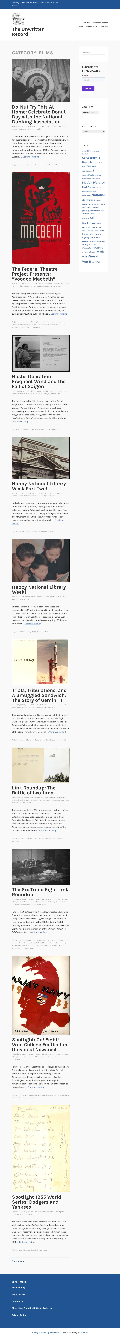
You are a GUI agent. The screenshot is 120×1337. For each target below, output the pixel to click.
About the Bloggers (88, 26)
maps (91, 175)
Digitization (16, 800)
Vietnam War (55, 394)
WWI (93, 262)
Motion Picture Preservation (91, 179)
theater (22, 327)
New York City (87, 207)
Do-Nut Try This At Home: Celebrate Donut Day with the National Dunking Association (39, 114)
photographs (88, 210)
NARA (56, 325)
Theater (54, 286)
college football (38, 1095)
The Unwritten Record (28, 31)
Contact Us (17, 1301)
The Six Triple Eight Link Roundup (40, 892)
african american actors (27, 322)
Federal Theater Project (27, 325)
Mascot (32, 1057)
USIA (103, 242)
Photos (84, 213)
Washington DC (88, 248)
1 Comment (36, 327)
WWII (98, 262)
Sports (50, 1057)
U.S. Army (49, 800)
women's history (58, 946)
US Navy (85, 245)
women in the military (42, 946)
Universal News (54, 165)
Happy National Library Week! (39, 589)
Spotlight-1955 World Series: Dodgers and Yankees (36, 1202)
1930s (84, 151)
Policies (104, 26)
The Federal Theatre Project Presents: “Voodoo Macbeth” (35, 274)
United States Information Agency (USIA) (39, 496)
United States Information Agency (93, 234)
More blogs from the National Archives (32, 1308)
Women (30, 946)
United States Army (90, 231)
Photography (99, 211)
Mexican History (58, 940)
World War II (31, 803)
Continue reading (31, 157)
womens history (29, 905)
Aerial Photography (52, 705)
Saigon (33, 430)
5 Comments (29, 948)
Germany (85, 175)
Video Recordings (42, 394)
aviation (97, 151)
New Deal (40, 286)
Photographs (22, 708)
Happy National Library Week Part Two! (39, 486)
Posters (47, 286)
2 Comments (54, 430)
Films (47, 126)
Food (51, 126)
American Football (25, 1095)
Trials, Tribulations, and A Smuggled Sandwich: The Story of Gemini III (39, 695)
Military (20, 394)
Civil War (91, 166)
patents (96, 207)
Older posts (18, 1261)
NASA (14, 708)
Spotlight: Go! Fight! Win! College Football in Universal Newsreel (39, 1044)
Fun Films (61, 126)
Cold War (46, 391)
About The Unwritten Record (95, 23)
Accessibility (18, 1287)
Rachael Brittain (30, 493)
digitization (87, 171)
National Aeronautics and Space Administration (91, 191)
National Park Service (95, 204)
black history (42, 940)
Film (19, 165)
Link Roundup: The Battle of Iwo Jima (33, 790)
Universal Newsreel (95, 242)
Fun (55, 126)
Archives (41, 126)
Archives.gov (18, 1294)
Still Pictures (38, 708)
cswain (30, 1212)
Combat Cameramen (59, 391)
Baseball (85, 154)
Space (30, 708)
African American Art (45, 322)
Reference (40, 902)
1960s (88, 151)
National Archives (41, 165)
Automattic (83, 1332)
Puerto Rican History (58, 943)
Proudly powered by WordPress (45, 1332)
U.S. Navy (22, 803)
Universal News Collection (35, 129)
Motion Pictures (18, 129)
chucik (26, 126)
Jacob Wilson (30, 391)
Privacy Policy (19, 1315)
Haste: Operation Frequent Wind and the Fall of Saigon (39, 381)
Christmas (95, 163)
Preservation (91, 213)
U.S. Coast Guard (59, 800)
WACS (24, 946)
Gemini (42, 740)
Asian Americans (51, 597)
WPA (59, 286)
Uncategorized (17, 496)
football (52, 1095)
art (92, 151)
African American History (47, 284)
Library (24, 532)
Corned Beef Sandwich (26, 740)
